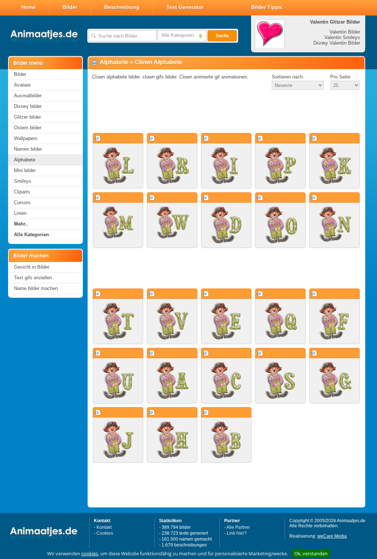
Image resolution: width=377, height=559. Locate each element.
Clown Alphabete (158, 62)
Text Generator (185, 7)
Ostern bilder (27, 127)
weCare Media (332, 536)
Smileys (22, 181)
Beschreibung (122, 7)
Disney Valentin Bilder (336, 43)
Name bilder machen (36, 288)
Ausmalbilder (28, 95)
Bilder (70, 7)
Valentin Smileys (342, 37)
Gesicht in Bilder (31, 267)
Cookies (104, 533)
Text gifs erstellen (33, 277)
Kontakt (104, 527)
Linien (20, 213)
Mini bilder (25, 170)
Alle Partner (238, 527)
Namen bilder (28, 149)
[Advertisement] (226, 112)
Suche (222, 35)
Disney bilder (28, 106)
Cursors (22, 202)
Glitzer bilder (27, 117)
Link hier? (237, 533)
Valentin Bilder (345, 32)
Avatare (22, 85)
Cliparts (22, 192)
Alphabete (24, 160)
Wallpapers (26, 138)
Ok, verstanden (311, 553)
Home (28, 7)
